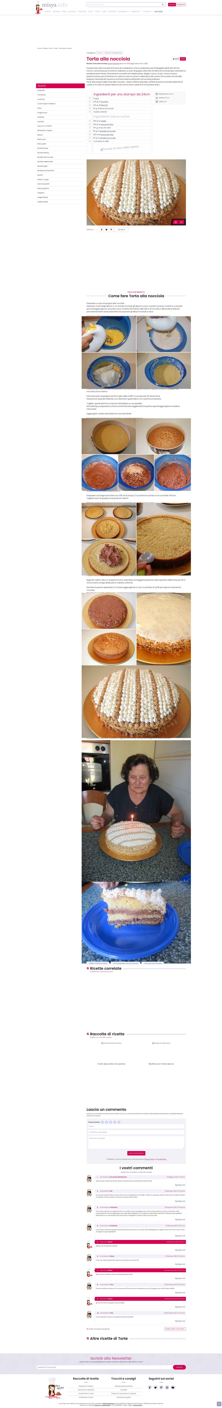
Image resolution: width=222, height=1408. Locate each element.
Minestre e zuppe (44, 130)
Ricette (48, 12)
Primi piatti (41, 144)
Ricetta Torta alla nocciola (98, 963)
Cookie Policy (161, 1159)
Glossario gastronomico (124, 1386)
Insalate (40, 117)
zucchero (104, 102)
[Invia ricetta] (181, 222)
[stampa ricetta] (176, 222)
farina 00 (104, 105)
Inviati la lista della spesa (121, 148)
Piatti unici (41, 139)
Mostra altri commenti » (175, 1329)
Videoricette (42, 202)
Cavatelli (123, 1390)
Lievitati (40, 122)
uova (97, 98)
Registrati (181, 5)
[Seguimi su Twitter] (155, 1387)
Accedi (172, 5)
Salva (122, 230)
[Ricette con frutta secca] (161, 1052)
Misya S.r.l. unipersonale (102, 1405)
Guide (104, 12)
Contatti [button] (147, 12)
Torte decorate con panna (111, 1064)
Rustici (40, 175)
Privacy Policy (149, 1159)
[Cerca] (162, 4)
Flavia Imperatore (113, 63)
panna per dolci (107, 124)
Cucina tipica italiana (46, 104)
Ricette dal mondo (45, 157)
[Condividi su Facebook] (101, 229)
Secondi (72, 12)
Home (39, 48)
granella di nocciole (108, 131)
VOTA (183, 59)
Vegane (40, 193)
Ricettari (112, 12)
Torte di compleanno (113, 53)
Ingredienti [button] (123, 12)
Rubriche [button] (135, 12)
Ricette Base (42, 148)
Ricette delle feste (45, 162)
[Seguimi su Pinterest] (161, 1387)
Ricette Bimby (43, 153)
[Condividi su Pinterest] (111, 229)
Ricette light (42, 166)
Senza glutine (43, 188)
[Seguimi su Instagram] (167, 1387)
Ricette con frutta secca (161, 1064)
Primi (64, 12)
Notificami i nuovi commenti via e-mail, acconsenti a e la (137, 1159)
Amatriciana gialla (124, 1397)
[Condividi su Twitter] (106, 229)
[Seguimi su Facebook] (149, 1387)
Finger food (42, 113)
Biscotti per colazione (86, 1390)
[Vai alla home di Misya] (51, 7)
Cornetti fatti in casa (86, 1393)
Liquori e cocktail (44, 126)
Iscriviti (179, 1367)
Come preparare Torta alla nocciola (125, 963)
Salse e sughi (43, 179)
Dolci (90, 12)
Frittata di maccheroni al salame (123, 1393)
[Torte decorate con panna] (111, 1052)
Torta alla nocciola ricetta (153, 963)
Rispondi (181, 1185)
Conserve (41, 95)
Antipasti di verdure (86, 1386)
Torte (97, 12)
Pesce (40, 135)
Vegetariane (42, 197)
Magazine (158, 12)
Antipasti (56, 12)
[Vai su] (219, 1404)
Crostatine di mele (86, 1397)
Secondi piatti (43, 184)
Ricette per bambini (45, 170)
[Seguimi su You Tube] (173, 1387)
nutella (103, 121)
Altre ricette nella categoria (136, 1346)
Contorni (81, 12)
